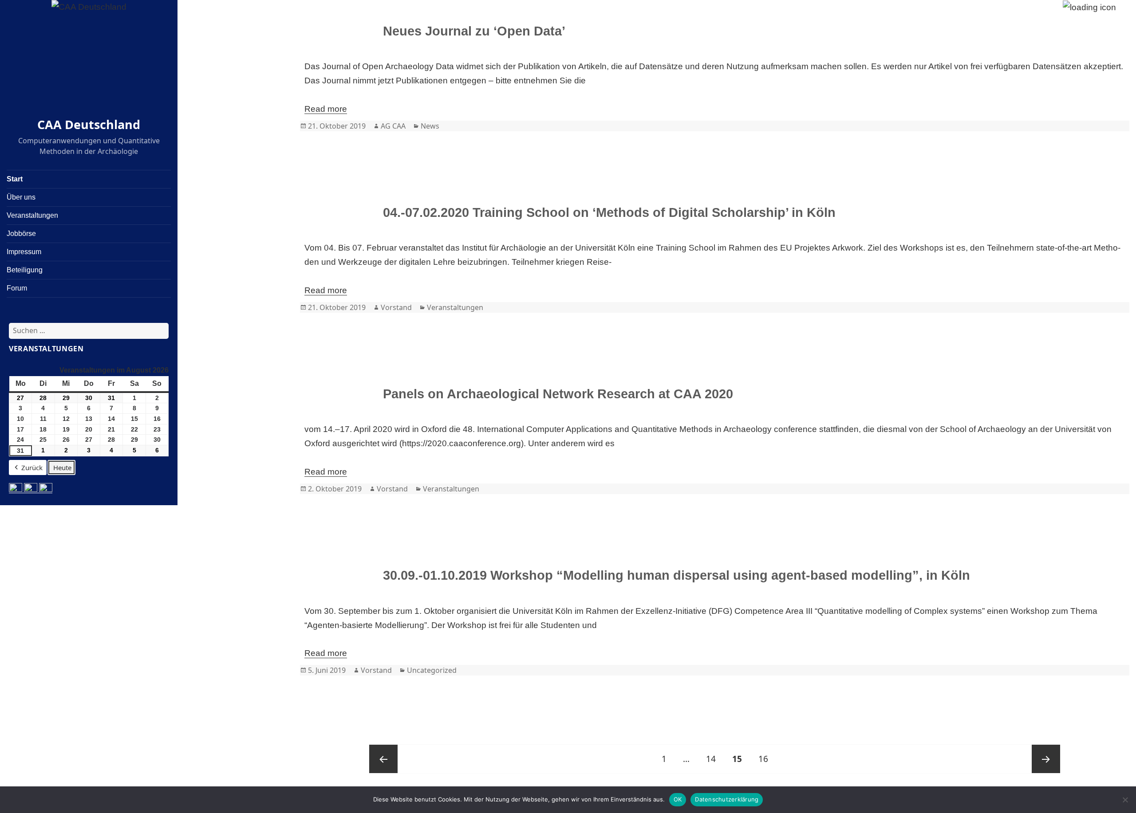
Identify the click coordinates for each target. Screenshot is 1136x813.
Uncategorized (432, 670)
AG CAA (393, 126)
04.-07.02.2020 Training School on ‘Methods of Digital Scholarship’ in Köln (609, 212)
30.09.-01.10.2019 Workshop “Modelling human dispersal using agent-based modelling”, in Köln (676, 575)
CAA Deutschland (88, 124)
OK (678, 799)
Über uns (21, 197)
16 (766, 759)
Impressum (24, 251)
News (430, 126)
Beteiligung (25, 270)
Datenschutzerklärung (726, 799)
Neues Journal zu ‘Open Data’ (474, 31)
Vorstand (396, 307)
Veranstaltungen (32, 215)
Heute (62, 467)
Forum (17, 288)
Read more (325, 109)
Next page (1046, 759)
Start (15, 179)
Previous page (383, 759)
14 (714, 759)
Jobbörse (21, 233)
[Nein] (1124, 799)
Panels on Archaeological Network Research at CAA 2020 (558, 394)
